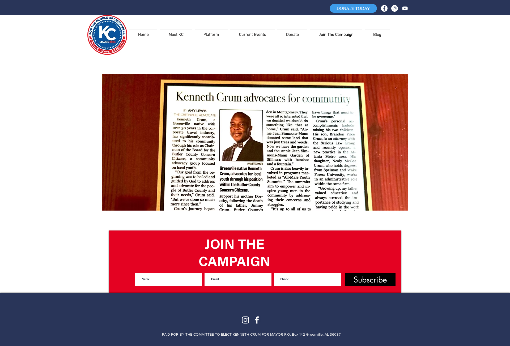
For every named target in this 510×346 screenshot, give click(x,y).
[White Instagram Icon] (245, 320)
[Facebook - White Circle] (384, 8)
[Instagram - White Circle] (394, 8)
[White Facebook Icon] (257, 320)
